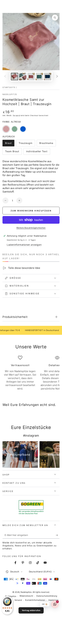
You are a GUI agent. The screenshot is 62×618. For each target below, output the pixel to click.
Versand (16, 115)
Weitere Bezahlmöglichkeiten (31, 228)
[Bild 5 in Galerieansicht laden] (47, 76)
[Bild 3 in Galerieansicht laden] (31, 76)
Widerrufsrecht (26, 596)
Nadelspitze (9, 94)
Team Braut (12, 152)
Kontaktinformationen (35, 600)
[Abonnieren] (58, 535)
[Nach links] (5, 76)
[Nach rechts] (57, 76)
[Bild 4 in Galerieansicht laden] (39, 76)
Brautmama (46, 144)
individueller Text (36, 152)
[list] (31, 375)
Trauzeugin (26, 144)
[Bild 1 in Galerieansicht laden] (14, 76)
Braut (9, 144)
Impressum (53, 600)
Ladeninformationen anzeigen (24, 244)
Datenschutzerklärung (46, 596)
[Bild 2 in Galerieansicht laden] (22, 76)
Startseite (8, 87)
